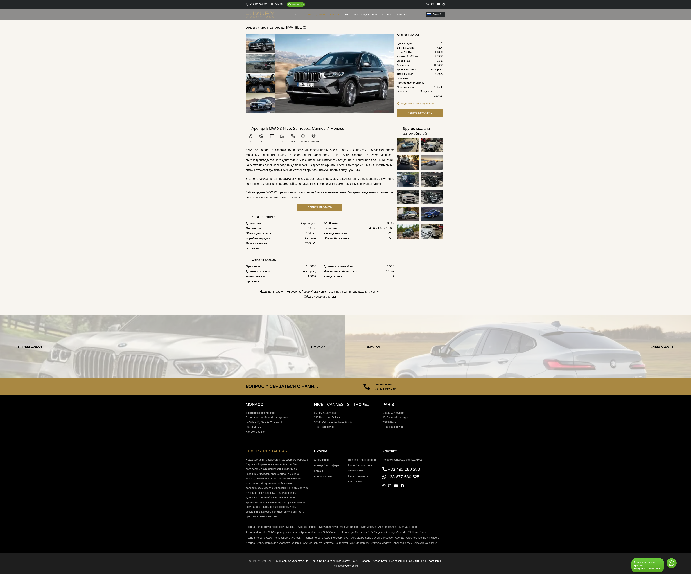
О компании (321, 459)
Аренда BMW (284, 27)
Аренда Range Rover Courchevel (318, 526)
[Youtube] (438, 4)
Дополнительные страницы (390, 560)
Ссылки (414, 560)
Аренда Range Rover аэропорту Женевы (271, 526)
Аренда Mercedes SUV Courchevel (322, 532)
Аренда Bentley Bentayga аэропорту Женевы (273, 542)
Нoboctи (365, 560)
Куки (355, 560)
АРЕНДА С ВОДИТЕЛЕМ (361, 14)
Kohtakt (318, 470)
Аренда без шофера (326, 465)
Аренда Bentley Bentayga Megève (370, 542)
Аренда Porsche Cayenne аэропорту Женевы (273, 537)
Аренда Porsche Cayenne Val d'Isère (417, 537)
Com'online (351, 565)
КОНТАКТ (402, 14)
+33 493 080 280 (384, 388)
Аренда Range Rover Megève (358, 526)
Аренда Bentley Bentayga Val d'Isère (415, 542)
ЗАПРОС (386, 14)
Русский (437, 14)
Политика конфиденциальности (330, 560)
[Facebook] (443, 4)
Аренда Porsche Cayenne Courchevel (326, 537)
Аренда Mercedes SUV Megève (364, 532)
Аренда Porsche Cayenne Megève (372, 537)
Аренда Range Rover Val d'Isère (397, 526)
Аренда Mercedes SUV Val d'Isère (406, 532)
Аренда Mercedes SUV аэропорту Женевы (272, 532)
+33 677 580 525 (403, 476)
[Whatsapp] (427, 4)
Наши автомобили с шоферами (360, 478)
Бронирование (323, 476)
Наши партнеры (431, 560)
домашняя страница (259, 27)
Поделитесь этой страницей (417, 103)
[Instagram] (432, 4)
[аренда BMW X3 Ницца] (334, 73)
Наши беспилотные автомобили (360, 468)
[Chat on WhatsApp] (296, 4)
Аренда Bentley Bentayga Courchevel (325, 542)
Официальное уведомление (290, 560)
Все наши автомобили (362, 459)
